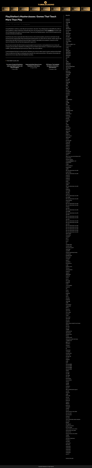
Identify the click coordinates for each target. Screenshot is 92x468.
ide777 (67, 238)
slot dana (68, 372)
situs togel (68, 375)
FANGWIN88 (68, 72)
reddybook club (69, 331)
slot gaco (67, 206)
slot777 (67, 154)
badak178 (68, 19)
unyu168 (67, 391)
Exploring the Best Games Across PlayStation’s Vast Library (34, 65)
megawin (67, 272)
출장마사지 (68, 342)
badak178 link (68, 157)
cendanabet (68, 443)
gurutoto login (68, 140)
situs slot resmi (69, 413)
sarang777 (68, 105)
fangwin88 (68, 22)
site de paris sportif (69, 247)
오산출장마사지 (69, 340)
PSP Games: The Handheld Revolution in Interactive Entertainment (52, 66)
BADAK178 (68, 71)
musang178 (68, 91)
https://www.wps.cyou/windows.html (73, 156)
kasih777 (67, 260)
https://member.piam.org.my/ (72, 389)
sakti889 (67, 329)
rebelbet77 (68, 145)
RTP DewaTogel (69, 427)
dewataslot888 (69, 364)
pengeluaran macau (70, 425)
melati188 (68, 250)
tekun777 (67, 387)
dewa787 (67, 90)
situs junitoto (68, 235)
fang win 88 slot (69, 200)
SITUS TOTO (68, 257)
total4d (67, 370)
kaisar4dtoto (68, 378)
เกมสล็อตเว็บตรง (69, 99)
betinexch (68, 146)
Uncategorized (26, 24)
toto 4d (67, 86)
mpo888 (67, 383)
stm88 (67, 265)
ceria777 (67, 381)
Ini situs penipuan (69, 165)
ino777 (67, 241)
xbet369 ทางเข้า (69, 337)
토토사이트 (68, 310)
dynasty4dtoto (69, 380)
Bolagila (67, 422)
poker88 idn (68, 261)
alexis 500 (68, 318)
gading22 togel (69, 255)
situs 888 (67, 373)
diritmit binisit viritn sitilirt (71, 430)
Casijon (67, 47)
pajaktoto (68, 321)
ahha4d (67, 384)
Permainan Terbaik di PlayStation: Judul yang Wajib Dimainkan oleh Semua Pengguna (14, 66)
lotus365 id (68, 343)
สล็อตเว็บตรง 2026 (69, 110)
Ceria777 (67, 357)
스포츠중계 (68, 351)
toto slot (67, 31)
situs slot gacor (69, 414)
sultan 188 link (68, 41)
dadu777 (67, 80)
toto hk (67, 279)
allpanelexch (68, 332)
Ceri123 (67, 138)
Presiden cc (68, 439)
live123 (67, 283)
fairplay (67, 335)
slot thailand (68, 253)
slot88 (67, 23)
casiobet (67, 408)
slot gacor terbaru (69, 159)
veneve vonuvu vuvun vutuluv (71, 428)
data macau (68, 127)
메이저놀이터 (68, 424)
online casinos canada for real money (73, 323)
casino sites (68, 354)
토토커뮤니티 (68, 432)
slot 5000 (68, 441)
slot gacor (68, 93)
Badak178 (68, 129)
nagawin (67, 402)
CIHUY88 (67, 298)
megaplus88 (68, 305)
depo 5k (67, 49)
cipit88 (67, 61)
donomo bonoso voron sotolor (71, 433)
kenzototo (68, 309)
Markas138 (68, 395)
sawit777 (67, 454)
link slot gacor (68, 30)
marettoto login (69, 244)
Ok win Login (68, 312)
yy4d (67, 362)
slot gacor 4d (68, 45)
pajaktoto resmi (69, 266)
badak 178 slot (68, 113)
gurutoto (67, 126)
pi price (67, 239)
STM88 (67, 164)
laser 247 (67, 328)
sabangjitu (68, 406)
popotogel (68, 39)
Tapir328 (67, 57)
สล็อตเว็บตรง (68, 28)
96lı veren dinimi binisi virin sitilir (72, 170)
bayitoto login (68, 38)
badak (67, 181)
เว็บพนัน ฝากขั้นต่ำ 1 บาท (70, 44)
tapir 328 (67, 192)
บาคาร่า (67, 277)
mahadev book (69, 334)
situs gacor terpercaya (70, 438)
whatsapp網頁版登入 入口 (71, 161)
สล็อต (67, 77)
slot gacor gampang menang (71, 252)
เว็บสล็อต (67, 27)
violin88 (67, 435)
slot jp (67, 69)
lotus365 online (69, 353)
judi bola (67, 118)
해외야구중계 (68, 233)
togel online (68, 34)
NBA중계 (67, 403)
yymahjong (68, 346)
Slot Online (68, 444)
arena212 (67, 107)
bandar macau (69, 135)
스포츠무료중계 (69, 285)
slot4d (67, 25)
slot (66, 58)
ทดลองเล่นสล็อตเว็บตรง (70, 66)
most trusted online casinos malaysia (73, 419)
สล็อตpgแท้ (68, 50)
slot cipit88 (68, 190)
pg (66, 348)
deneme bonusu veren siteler (71, 411)
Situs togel (68, 280)
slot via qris (68, 317)
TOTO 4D (67, 268)
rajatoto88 (68, 301)
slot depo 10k (68, 151)
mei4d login (68, 249)
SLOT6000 (68, 109)
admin (8, 24)
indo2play (68, 359)
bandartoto (68, 350)
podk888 (67, 102)
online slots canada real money (72, 339)
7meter (67, 315)
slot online (68, 417)
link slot (67, 291)
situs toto (67, 320)
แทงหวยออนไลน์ (69, 269)
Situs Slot (67, 376)
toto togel (68, 36)
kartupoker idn (69, 263)
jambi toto (68, 398)
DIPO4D (67, 324)
